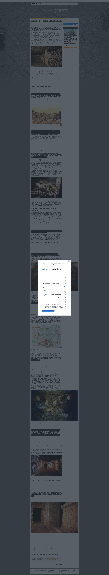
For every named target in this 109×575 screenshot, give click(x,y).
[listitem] (54, 275)
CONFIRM (48, 310)
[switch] (65, 277)
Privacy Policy (59, 313)
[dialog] (54, 287)
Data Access (54, 313)
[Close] (69, 261)
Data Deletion (50, 313)
